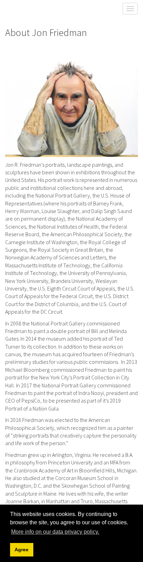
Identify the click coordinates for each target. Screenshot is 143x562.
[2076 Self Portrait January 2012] (71, 109)
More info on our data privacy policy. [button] (55, 532)
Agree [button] (21, 549)
